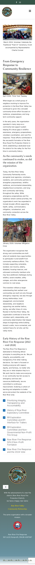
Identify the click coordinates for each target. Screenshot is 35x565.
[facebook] (16, 2)
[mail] (20, 2)
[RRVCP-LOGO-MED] (7, 7)
